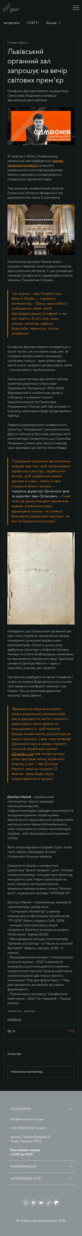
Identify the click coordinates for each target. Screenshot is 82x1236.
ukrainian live (14, 1011)
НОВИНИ (14, 1019)
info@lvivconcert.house (26, 1119)
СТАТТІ (33, 23)
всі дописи (11, 23)
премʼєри (29, 1011)
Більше (51, 23)
